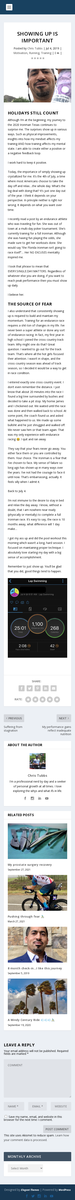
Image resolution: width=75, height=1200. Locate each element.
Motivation (20, 53)
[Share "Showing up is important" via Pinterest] (38, 688)
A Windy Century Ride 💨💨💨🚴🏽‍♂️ (31, 1020)
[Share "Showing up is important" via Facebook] (22, 688)
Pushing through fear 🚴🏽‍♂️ (26, 916)
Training (46, 53)
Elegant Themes (30, 1190)
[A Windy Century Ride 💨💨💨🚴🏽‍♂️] (37, 996)
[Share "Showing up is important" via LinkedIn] (46, 688)
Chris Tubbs (35, 48)
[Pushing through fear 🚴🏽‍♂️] (37, 893)
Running (34, 53)
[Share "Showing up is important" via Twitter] (30, 688)
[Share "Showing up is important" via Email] (54, 688)
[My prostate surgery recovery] (37, 841)
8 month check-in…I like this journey (35, 968)
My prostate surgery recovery (30, 865)
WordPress (65, 1190)
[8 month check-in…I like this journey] (37, 945)
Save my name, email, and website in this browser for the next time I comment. (33, 1118)
